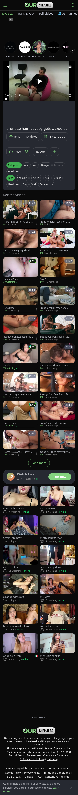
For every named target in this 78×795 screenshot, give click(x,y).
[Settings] (70, 67)
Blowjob (45, 165)
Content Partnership (57, 776)
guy (25, 184)
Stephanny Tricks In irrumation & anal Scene (55, 365)
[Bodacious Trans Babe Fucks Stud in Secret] (57, 328)
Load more (39, 463)
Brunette (59, 165)
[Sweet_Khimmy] (20, 529)
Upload (29, 776)
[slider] (39, 99)
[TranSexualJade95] (57, 558)
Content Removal (58, 768)
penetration (46, 184)
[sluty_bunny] (20, 414)
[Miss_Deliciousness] (20, 499)
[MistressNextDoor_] (57, 529)
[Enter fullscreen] (70, 95)
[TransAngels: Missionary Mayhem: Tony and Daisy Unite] (57, 414)
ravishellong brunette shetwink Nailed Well (17, 394)
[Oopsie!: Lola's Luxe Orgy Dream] (57, 241)
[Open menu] (5, 5)
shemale (22, 178)
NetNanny (52, 759)
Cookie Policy (13, 772)
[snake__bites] (20, 558)
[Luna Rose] (20, 299)
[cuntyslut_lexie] (57, 617)
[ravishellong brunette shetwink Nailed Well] (20, 385)
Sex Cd (43, 279)
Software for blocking (32, 759)
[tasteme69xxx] (57, 499)
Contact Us (37, 768)
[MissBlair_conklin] (57, 647)
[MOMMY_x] (57, 588)
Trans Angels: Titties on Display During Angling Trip (54, 222)
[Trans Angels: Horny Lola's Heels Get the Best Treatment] (20, 213)
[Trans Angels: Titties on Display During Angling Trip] (57, 213)
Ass (35, 165)
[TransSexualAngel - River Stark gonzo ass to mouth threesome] (20, 443)
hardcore (13, 184)
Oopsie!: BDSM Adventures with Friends (54, 452)
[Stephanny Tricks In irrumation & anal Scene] (57, 356)
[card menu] (36, 223)
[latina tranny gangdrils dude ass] (20, 241)
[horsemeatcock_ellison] (20, 617)
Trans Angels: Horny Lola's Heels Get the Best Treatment (18, 222)
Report (40, 151)
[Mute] (9, 67)
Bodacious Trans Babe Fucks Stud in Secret (54, 337)
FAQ (39, 776)
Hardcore (13, 171)
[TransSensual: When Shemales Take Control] (57, 299)
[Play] (39, 81)
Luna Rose (9, 308)
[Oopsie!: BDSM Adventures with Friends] (57, 443)
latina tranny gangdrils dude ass (17, 250)
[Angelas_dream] (20, 647)
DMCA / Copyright (17, 768)
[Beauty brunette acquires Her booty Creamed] (20, 328)
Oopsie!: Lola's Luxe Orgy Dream (55, 250)
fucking (57, 178)
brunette (36, 178)
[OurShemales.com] (39, 5)
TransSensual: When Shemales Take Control (55, 308)
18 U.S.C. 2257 (13, 776)
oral (33, 184)
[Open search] (72, 5)
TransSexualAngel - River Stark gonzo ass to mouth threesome (18, 452)
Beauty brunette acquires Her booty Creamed (18, 337)
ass (47, 178)
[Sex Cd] (57, 270)
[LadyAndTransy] (20, 270)
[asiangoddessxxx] (20, 588)
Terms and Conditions (57, 772)
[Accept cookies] (71, 787)
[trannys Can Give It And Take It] (57, 385)
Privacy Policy (32, 772)
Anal (26, 165)
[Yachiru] (20, 356)
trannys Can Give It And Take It (54, 394)
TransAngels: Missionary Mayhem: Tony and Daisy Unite (55, 423)
